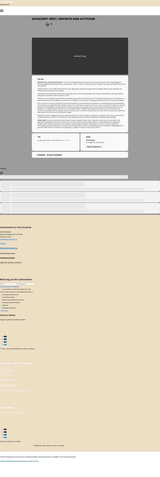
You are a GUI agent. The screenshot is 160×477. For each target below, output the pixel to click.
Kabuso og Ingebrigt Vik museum (13, 300)
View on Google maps (7, 380)
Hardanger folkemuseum (10, 294)
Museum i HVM (4, 4)
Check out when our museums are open (15, 390)
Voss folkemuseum (8, 297)
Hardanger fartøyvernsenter (11, 302)
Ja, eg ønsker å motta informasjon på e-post (16, 289)
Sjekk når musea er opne (11, 262)
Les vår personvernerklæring (9, 286)
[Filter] (1, 173)
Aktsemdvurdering (8, 248)
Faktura (3, 243)
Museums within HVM (7, 2)
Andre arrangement (93, 147)
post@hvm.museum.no (8, 239)
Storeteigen (90, 140)
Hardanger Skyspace (9, 308)
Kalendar (41, 155)
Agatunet (5, 305)
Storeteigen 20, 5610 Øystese (95, 142)
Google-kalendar (54, 155)
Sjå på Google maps (7, 253)
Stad (88, 137)
